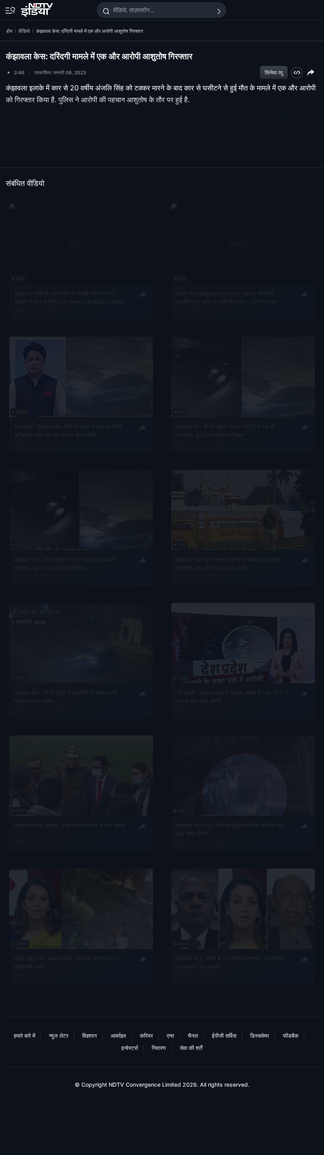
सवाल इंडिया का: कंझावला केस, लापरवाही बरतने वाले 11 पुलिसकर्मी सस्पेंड (67, 963)
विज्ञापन (89, 1035)
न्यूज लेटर (58, 1035)
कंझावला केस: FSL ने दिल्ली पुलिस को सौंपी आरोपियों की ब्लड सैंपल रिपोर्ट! (229, 830)
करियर (146, 1035)
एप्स (170, 1035)
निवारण (159, 1047)
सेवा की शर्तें (191, 1047)
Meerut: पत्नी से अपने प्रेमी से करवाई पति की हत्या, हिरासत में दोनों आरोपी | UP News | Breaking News (69, 297)
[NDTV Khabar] (38, 8)
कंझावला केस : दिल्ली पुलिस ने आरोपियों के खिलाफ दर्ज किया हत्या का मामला (65, 696)
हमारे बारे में (24, 1035)
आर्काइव (118, 1035)
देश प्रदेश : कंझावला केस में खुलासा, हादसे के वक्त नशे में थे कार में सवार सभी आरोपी (232, 696)
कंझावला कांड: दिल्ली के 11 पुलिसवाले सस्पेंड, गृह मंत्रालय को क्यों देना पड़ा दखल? (231, 963)
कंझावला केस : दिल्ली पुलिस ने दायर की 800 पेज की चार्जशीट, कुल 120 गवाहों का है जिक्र (64, 563)
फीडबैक (290, 1035)
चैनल (193, 1035)
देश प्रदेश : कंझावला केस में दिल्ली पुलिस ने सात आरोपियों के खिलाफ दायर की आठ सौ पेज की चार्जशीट (68, 430)
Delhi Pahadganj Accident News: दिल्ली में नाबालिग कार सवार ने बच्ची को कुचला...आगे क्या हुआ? (226, 297)
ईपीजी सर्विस (224, 1035)
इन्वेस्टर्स (129, 1047)
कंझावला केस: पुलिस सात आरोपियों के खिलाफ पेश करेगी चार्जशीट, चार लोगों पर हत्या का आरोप (228, 563)
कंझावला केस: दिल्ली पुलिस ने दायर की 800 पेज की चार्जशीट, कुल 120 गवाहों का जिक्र (225, 430)
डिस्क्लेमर (259, 1035)
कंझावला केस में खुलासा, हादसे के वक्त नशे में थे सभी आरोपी (69, 826)
